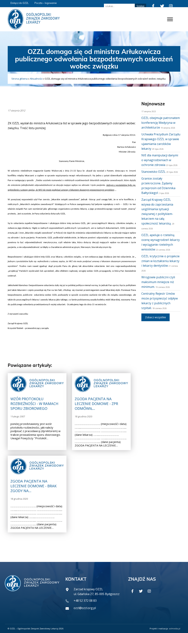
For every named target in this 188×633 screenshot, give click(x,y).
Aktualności (36, 78)
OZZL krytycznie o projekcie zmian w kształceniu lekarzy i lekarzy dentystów (160, 261)
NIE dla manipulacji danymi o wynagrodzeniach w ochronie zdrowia (159, 160)
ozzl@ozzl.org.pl (85, 608)
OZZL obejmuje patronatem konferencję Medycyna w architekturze (160, 122)
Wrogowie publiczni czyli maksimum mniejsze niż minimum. (158, 282)
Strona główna (19, 78)
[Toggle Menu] (170, 19)
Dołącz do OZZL (19, 2)
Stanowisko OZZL (153, 172)
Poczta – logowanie (46, 2)
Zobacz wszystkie (155, 317)
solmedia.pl (174, 628)
